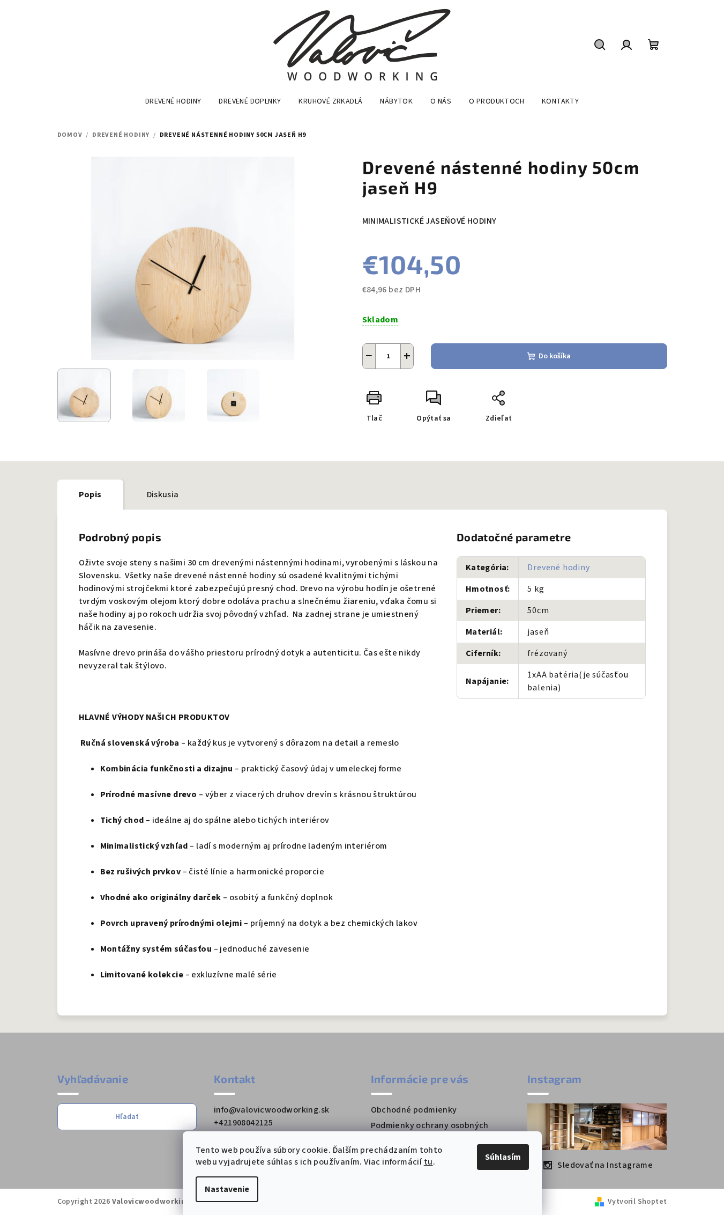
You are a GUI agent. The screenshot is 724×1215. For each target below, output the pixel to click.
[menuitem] (173, 101)
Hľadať (126, 1116)
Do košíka (555, 356)
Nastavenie (227, 1189)
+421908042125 (243, 1123)
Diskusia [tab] (163, 494)
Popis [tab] (90, 494)
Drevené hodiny (558, 567)
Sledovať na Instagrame (605, 1165)
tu (428, 1162)
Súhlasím (503, 1157)
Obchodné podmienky (414, 1110)
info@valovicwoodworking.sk (271, 1110)
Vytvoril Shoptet (637, 1201)
